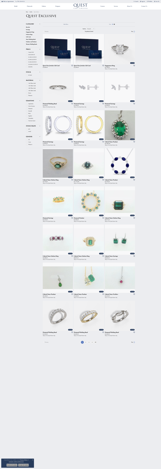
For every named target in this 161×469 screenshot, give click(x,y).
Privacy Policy (23, 460)
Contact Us (144, 6)
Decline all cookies (12, 465)
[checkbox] (30, 52)
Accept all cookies (23, 465)
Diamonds (29, 6)
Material (29, 80)
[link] (8, 1)
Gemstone (30, 100)
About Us (129, 6)
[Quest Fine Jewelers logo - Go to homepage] (80, 6)
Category (30, 24)
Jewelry (31, 11)
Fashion (44, 6)
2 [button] (85, 342)
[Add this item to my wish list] (71, 65)
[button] (136, 1)
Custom (102, 6)
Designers (57, 6)
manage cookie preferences (16, 461)
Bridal (15, 6)
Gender (29, 136)
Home (27, 11)
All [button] (95, 342)
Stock (28, 72)
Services (116, 6)
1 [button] (83, 342)
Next (132, 31)
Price (28, 49)
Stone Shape (31, 126)
